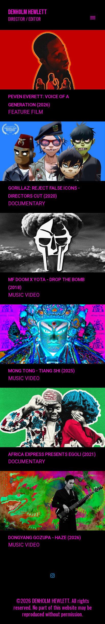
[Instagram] (52, 575)
